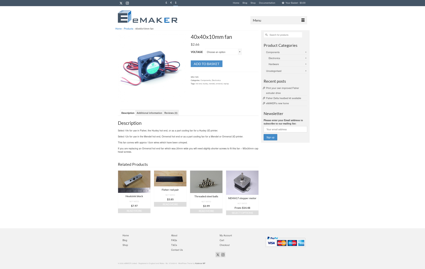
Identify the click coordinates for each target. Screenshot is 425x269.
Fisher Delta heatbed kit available (283, 98)
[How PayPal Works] (285, 241)
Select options (242, 212)
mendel (212, 83)
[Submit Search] (266, 35)
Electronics (216, 80)
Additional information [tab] (149, 113)
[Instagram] (127, 3)
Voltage (197, 52)
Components (206, 80)
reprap (226, 83)
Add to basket (206, 64)
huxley (205, 83)
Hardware (274, 64)
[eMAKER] (148, 16)
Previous (121, 197)
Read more (134, 210)
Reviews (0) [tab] (170, 113)
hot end (199, 83)
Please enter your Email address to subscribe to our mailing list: (283, 121)
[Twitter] (121, 3)
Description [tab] (127, 113)
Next (256, 197)
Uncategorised (273, 71)
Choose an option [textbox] (216, 52)
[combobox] (223, 52)
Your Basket (295, 2)
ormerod (219, 83)
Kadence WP (200, 263)
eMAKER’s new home (277, 103)
